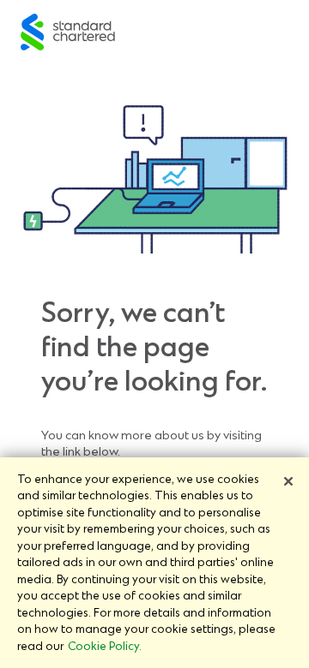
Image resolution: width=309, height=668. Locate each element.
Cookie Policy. (105, 646)
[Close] (288, 481)
